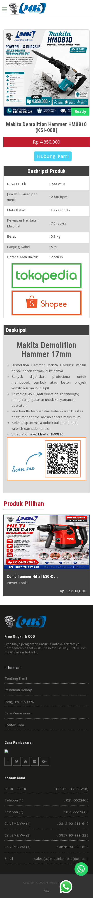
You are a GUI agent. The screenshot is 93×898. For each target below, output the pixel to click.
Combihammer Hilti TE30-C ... (32, 576)
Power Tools (17, 582)
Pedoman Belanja (19, 690)
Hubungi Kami (53, 156)
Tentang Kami (16, 678)
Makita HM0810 (51, 434)
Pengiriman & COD (20, 701)
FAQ (46, 891)
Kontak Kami (15, 725)
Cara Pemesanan (18, 713)
